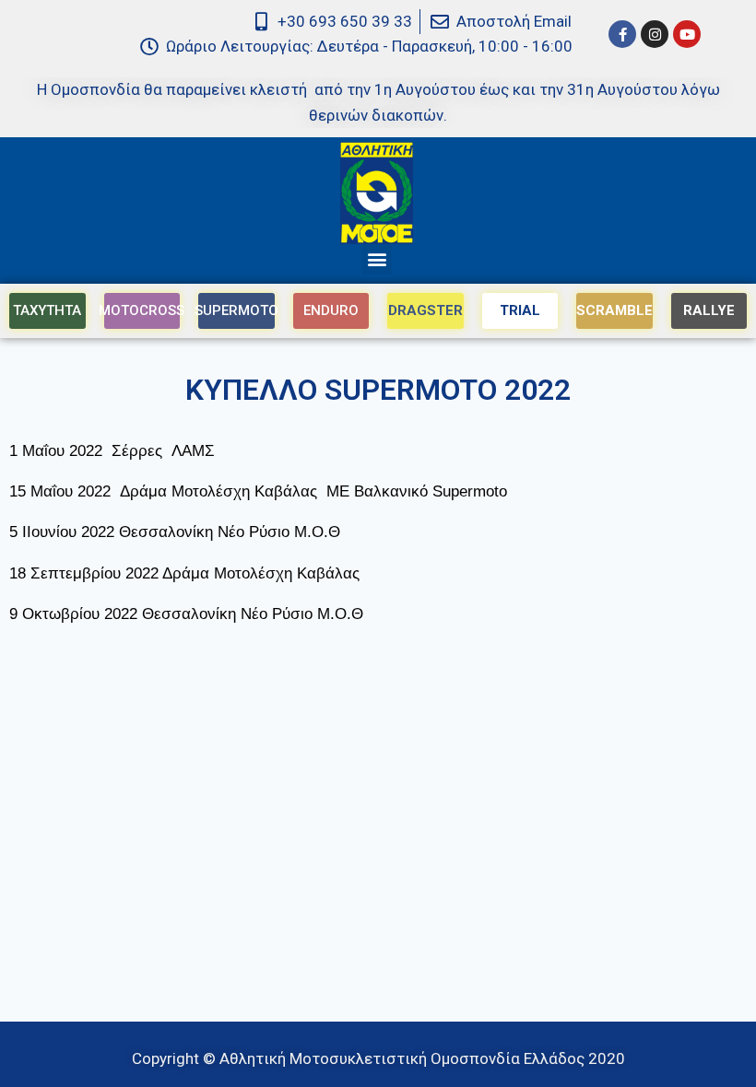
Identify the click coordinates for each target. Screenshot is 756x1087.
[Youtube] (687, 34)
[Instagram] (654, 34)
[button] (376, 259)
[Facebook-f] (622, 34)
